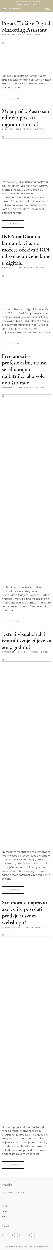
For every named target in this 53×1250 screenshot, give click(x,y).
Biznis (20, 35)
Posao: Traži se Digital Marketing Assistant (26, 26)
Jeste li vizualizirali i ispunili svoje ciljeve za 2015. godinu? (26, 640)
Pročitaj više (13, 99)
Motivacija (22, 652)
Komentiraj (39, 35)
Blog (3, 1216)
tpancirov (29, 35)
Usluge (5, 1211)
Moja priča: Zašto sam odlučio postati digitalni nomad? (26, 118)
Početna (5, 1206)
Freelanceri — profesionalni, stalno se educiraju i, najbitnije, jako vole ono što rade (24, 369)
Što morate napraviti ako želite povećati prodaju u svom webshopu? (24, 912)
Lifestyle (18, 129)
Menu (47, 9)
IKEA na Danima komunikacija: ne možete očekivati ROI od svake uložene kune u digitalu (26, 249)
